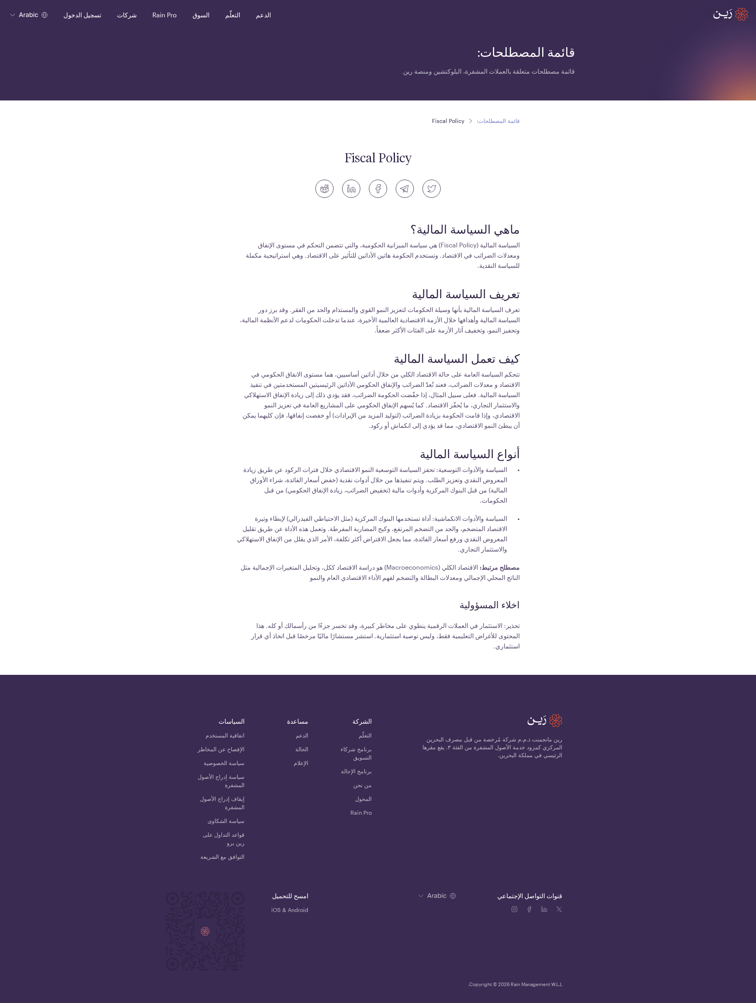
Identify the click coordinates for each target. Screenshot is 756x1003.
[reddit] (324, 188)
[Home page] (730, 14)
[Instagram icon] (516, 910)
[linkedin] (351, 188)
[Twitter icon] (559, 910)
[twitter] (431, 188)
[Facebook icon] (531, 910)
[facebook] (378, 188)
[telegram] (404, 188)
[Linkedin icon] (545, 910)
